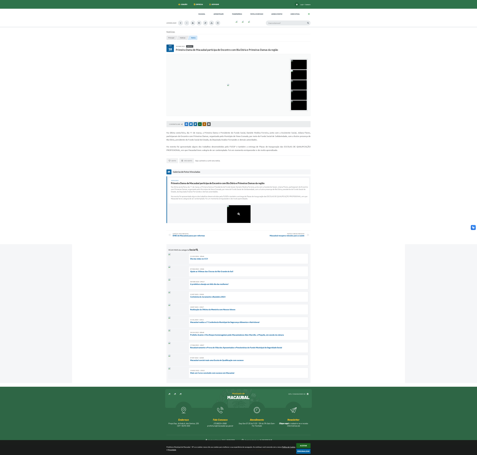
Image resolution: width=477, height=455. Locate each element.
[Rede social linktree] (181, 395)
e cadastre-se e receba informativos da (293, 424)
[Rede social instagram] (176, 395)
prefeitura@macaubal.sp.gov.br (220, 426)
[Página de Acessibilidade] (218, 23)
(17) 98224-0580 (220, 423)
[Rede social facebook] (170, 395)
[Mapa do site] (211, 23)
